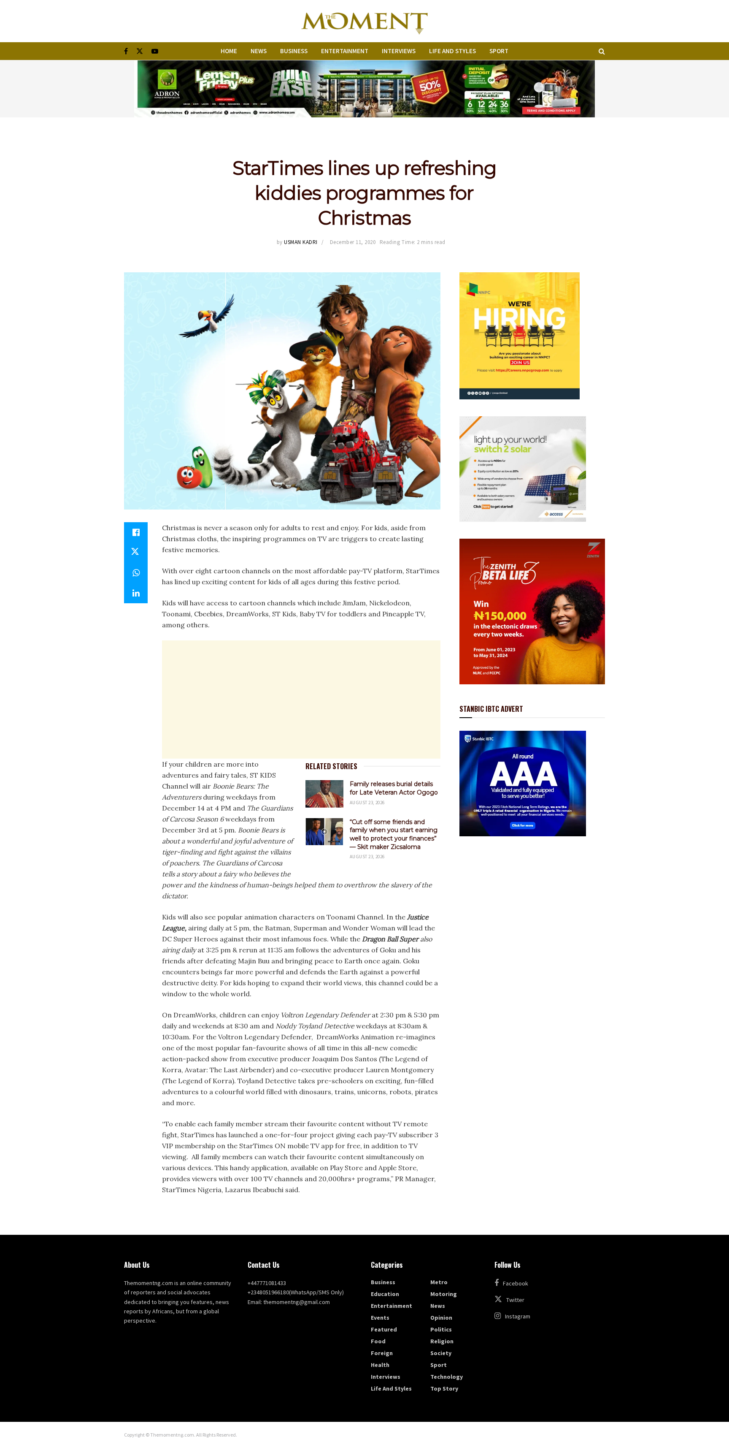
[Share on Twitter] (136, 552)
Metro (439, 1282)
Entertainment (344, 51)
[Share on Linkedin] (136, 593)
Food (378, 1341)
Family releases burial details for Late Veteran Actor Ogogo (394, 788)
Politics (441, 1329)
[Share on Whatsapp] (136, 573)
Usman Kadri (301, 242)
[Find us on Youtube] (154, 51)
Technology (446, 1376)
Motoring (443, 1294)
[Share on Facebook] (136, 532)
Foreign (382, 1353)
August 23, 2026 (367, 802)
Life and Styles (452, 51)
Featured (384, 1329)
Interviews (399, 51)
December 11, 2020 (353, 242)
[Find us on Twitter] (139, 51)
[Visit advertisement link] (364, 88)
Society (440, 1353)
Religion (442, 1341)
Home (229, 51)
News (259, 51)
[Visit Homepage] (364, 21)
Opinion (441, 1317)
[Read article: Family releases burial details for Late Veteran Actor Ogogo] (324, 793)
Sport (498, 51)
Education (385, 1294)
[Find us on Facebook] (126, 51)
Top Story (444, 1388)
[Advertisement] (301, 699)
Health (380, 1365)
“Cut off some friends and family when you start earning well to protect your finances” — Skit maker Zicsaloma (393, 834)
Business (294, 51)
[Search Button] (602, 51)
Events (380, 1317)
